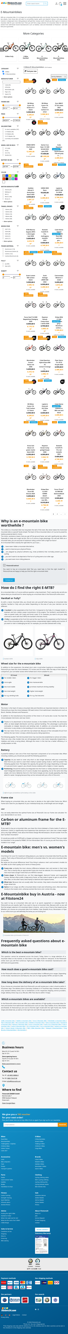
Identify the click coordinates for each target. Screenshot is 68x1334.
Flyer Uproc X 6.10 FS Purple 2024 (59, 362)
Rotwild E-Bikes (39, 1162)
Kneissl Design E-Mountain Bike (16, 1028)
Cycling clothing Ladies (42, 1177)
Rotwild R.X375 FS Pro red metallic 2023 (59, 450)
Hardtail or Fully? (6, 1216)
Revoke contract (42, 1229)
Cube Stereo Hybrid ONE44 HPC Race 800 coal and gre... (59, 235)
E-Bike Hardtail (26, 57)
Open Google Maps (8, 1103)
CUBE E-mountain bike (8, 1021)
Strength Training (6, 1198)
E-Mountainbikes (40, 1139)
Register (62, 1125)
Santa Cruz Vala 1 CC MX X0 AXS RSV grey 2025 (44, 148)
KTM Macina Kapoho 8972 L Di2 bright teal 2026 (30, 233)
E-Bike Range (5, 1222)
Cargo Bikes (38, 1148)
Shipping (3, 1234)
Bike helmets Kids (40, 1186)
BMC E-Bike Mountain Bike (36, 1028)
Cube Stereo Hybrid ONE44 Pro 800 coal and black (59, 408)
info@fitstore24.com (14, 1081)
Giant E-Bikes (39, 1168)
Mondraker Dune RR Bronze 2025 (30, 491)
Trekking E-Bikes (40, 1144)
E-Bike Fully (9, 56)
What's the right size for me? (9, 1218)
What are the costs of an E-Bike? (10, 1220)
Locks (2, 1159)
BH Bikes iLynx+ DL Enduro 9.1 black (30, 106)
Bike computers (5, 1162)
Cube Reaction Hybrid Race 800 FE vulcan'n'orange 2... (44, 364)
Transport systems (6, 1168)
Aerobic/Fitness (5, 1204)
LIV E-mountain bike (33, 1026)
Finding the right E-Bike (8, 1213)
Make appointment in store (11, 1064)
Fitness (37, 1204)
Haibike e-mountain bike (24, 1021)
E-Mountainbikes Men (59, 58)
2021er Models (39, 1200)
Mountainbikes (5, 1141)
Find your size (31, 71)
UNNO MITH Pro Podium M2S (30, 147)
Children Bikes (5, 1146)
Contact (37, 1222)
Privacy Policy (5, 1317)
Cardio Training (5, 1195)
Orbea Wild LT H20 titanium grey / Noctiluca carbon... (59, 322)
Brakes (3, 1184)
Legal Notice (16, 1315)
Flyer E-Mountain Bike (8, 1022)
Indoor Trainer (5, 1148)
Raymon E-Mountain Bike (20, 1024)
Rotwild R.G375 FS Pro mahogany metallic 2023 (45, 235)
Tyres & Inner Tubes (7, 1180)
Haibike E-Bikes (39, 1164)
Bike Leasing (4, 1240)
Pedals (3, 1177)
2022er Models (39, 1202)
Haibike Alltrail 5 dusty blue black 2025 (30, 191)
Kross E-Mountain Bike (40, 1021)
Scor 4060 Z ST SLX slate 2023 (59, 105)
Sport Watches (5, 1200)
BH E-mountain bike (22, 1022)
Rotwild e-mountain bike (36, 1022)
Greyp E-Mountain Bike (18, 1026)
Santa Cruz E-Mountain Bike (52, 1024)
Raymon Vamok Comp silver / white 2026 (45, 320)
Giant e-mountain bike (52, 1022)
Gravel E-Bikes (39, 1141)
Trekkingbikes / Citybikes (8, 1144)
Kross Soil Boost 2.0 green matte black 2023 (30, 449)
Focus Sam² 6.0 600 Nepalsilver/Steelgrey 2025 (30, 319)
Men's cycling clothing (41, 1180)
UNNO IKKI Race (45, 189)
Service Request (40, 1218)
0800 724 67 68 (12, 1078)
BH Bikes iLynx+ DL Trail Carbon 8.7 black (30, 407)
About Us (37, 1213)
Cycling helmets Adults (42, 1184)
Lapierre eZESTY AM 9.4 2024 (59, 190)
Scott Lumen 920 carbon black (30, 278)
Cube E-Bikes (39, 1159)
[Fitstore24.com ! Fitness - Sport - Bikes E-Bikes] (11, 3)
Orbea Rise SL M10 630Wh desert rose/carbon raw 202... (45, 494)
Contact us (9, 580)
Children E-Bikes (40, 1146)
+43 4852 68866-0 (13, 1075)
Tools (2, 1164)
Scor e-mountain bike (47, 1026)
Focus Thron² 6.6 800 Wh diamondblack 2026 (58, 492)
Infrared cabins (5, 1202)
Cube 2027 (4, 1150)
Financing (4, 1238)
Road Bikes (4, 1139)
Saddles (3, 1182)
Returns (3, 1236)
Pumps (3, 1166)
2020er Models (39, 1198)
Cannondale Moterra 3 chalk (59, 278)
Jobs (36, 1216)
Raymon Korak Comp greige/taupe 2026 (44, 449)
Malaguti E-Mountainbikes (54, 1028)
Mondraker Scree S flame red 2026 (31, 363)
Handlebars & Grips (7, 1186)
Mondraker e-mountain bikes (57, 1021)
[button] (2, 50)
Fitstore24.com (36, 1322)
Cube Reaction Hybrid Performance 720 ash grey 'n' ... (58, 150)
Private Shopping (40, 1220)
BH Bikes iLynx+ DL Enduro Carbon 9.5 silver (45, 107)
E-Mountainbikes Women (42, 58)
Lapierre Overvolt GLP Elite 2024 (45, 407)
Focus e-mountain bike (36, 1024)
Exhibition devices (40, 1195)
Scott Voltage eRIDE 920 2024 (44, 279)
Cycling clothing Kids (41, 1182)
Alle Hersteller (22, 1030)
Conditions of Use (6, 1231)
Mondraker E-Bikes (40, 1166)
